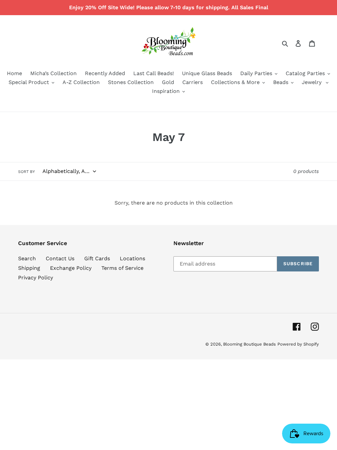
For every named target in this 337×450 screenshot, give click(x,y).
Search (27, 258)
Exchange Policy (70, 268)
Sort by (26, 171)
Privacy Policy (35, 277)
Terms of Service (122, 268)
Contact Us (60, 258)
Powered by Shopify (298, 344)
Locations (132, 258)
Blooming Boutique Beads (249, 344)
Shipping (29, 268)
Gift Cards (97, 258)
